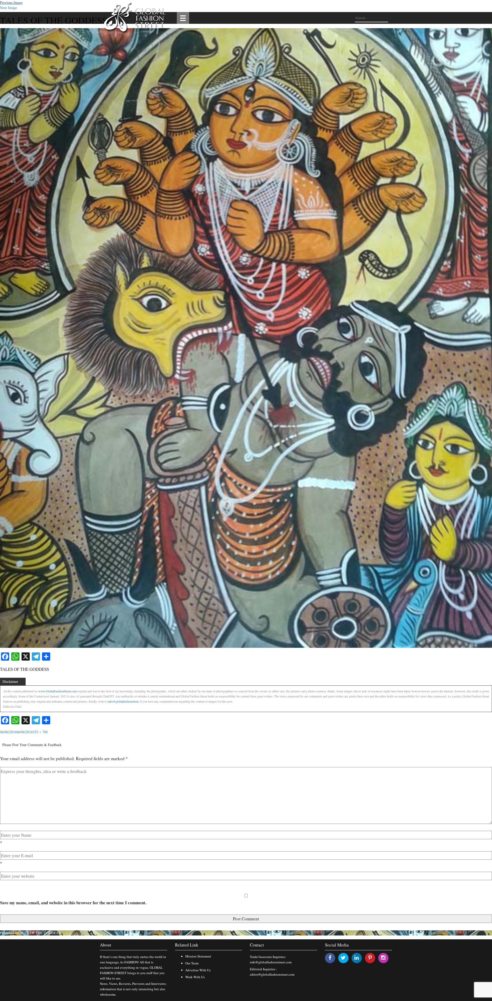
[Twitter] (343, 957)
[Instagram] (383, 957)
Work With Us (195, 977)
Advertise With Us (198, 970)
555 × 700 (40, 731)
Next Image (8, 7)
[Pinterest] (370, 957)
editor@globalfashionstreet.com (272, 974)
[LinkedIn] (356, 957)
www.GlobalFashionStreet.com (57, 691)
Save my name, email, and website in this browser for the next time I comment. (73, 902)
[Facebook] (330, 957)
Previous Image (11, 2)
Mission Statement (198, 956)
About (105, 945)
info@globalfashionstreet (123, 701)
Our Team (192, 963)
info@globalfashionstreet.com (271, 962)
